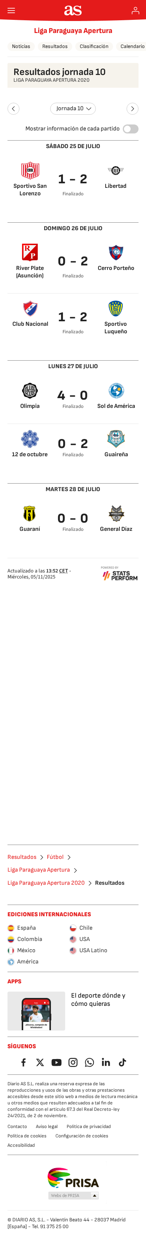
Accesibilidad (21, 1145)
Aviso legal (47, 1127)
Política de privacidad (89, 1127)
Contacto (17, 1127)
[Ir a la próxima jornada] (133, 109)
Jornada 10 (70, 108)
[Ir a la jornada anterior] (13, 109)
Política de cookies (26, 1136)
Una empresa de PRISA (73, 1178)
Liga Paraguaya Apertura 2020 (46, 883)
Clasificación (94, 46)
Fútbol (55, 857)
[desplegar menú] (11, 10)
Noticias (21, 46)
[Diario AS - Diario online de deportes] (73, 10)
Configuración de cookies (81, 1136)
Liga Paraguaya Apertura (73, 30)
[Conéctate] (135, 10)
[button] (74, 1196)
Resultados (55, 46)
